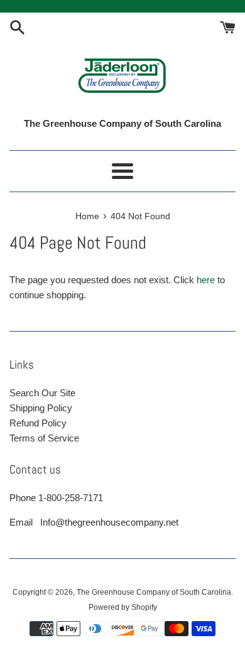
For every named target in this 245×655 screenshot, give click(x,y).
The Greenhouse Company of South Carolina (154, 592)
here (206, 279)
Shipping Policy (40, 408)
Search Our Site (42, 392)
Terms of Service (44, 438)
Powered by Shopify (123, 607)
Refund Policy (38, 423)
